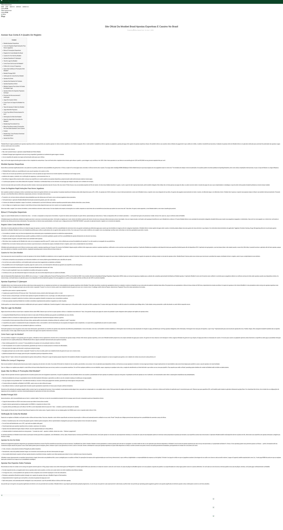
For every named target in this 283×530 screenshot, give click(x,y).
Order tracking (147, 505)
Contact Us (75, 508)
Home (74, 498)
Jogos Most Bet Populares (10, 109)
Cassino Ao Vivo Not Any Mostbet (12, 55)
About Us (75, 500)
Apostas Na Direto (8, 78)
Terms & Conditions (148, 500)
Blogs (74, 505)
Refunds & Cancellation (149, 503)
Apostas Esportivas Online (10, 83)
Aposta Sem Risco (8, 138)
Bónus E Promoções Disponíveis (12, 50)
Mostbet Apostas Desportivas (11, 43)
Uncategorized (141, 22)
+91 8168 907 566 (13, 1)
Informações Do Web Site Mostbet (12, 116)
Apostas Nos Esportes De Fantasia (13, 81)
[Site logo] (6, 4)
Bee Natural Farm (139, 30)
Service (75, 503)
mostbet (267, 185)
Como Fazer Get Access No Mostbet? (13, 63)
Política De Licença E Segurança (12, 66)
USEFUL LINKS (146, 495)
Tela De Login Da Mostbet (10, 61)
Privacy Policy (147, 498)
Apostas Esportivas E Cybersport (12, 58)
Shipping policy (147, 508)
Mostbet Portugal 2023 (9, 73)
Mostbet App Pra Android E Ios (12, 124)
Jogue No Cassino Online (10, 100)
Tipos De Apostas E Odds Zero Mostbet (14, 107)
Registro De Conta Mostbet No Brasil (13, 53)
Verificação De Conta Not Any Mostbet (14, 76)
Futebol (6, 131)
